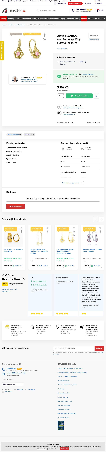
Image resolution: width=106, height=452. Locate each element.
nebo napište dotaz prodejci (29, 81)
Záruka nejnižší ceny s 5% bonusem (70, 368)
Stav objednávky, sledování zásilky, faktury (72, 372)
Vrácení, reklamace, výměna (67, 385)
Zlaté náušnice (20, 25)
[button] (72, 182)
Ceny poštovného (64, 393)
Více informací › (62, 49)
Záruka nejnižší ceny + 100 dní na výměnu (15, 1)
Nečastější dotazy (64, 381)
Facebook (31, 389)
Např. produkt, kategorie (48, 10)
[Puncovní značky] (61, 425)
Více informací (41, 449)
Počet (59, 96)
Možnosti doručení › (69, 114)
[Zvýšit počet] (63, 95)
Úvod (3, 25)
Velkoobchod (66, 1)
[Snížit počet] (63, 97)
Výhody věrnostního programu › (73, 108)
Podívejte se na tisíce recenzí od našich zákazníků (18, 333)
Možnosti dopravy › (87, 74)
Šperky (10, 25)
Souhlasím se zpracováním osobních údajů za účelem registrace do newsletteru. (78, 353)
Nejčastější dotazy (54, 1)
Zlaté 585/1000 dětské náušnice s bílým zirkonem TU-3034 (65, 251)
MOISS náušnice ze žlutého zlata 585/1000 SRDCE (39, 251)
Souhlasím (64, 449)
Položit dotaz (16, 206)
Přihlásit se (98, 3)
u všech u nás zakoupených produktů (40, 331)
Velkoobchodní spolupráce (67, 413)
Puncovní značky (63, 417)
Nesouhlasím (53, 449)
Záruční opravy (63, 397)
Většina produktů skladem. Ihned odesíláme (92, 333)
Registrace (87, 3)
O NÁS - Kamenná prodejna (67, 376)
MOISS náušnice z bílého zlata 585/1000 (92, 250)
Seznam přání (62, 3)
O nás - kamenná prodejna (38, 1)
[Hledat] (38, 10)
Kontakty (61, 389)
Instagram (8, 391)
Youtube (20, 389)
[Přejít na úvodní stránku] (14, 10)
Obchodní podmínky (65, 401)
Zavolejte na (28, 79)
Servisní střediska (64, 405)
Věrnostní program (64, 409)
